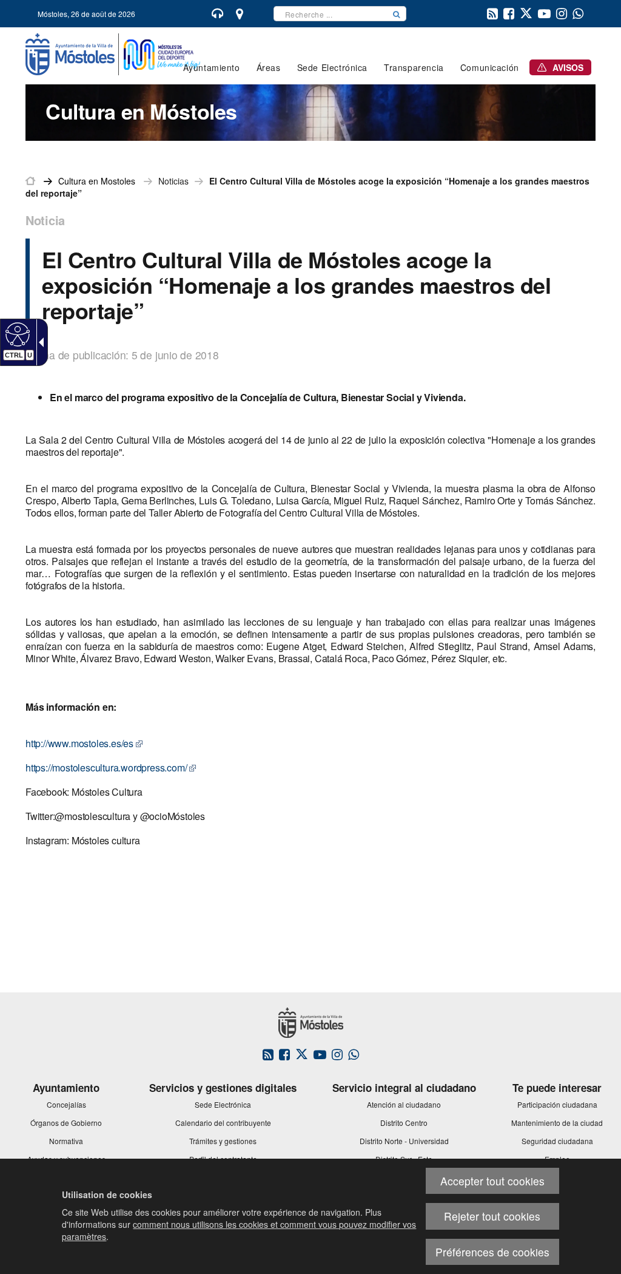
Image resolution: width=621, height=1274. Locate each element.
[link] (16, 333)
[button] (396, 13)
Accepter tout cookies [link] (492, 1180)
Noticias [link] (173, 181)
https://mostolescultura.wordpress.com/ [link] (106, 767)
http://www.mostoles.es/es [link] (79, 743)
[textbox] (331, 13)
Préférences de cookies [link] (492, 1251)
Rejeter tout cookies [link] (492, 1216)
